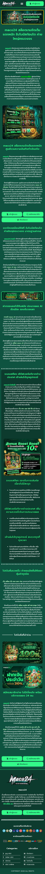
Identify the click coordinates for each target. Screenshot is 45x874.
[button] (22, 4)
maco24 (22, 789)
